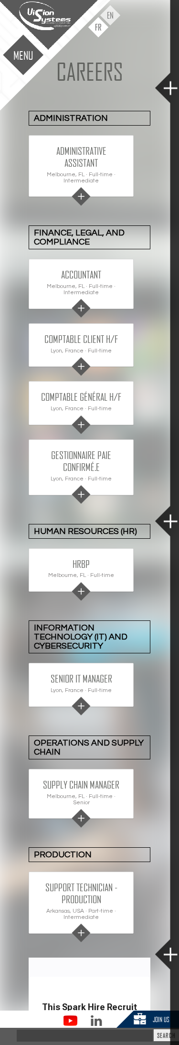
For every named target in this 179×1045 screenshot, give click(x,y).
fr (98, 26)
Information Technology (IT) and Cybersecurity (80, 636)
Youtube (70, 1020)
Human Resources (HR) (85, 531)
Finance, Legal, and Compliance (79, 237)
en (110, 15)
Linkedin (96, 1020)
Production (63, 854)
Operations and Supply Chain (89, 747)
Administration (71, 118)
